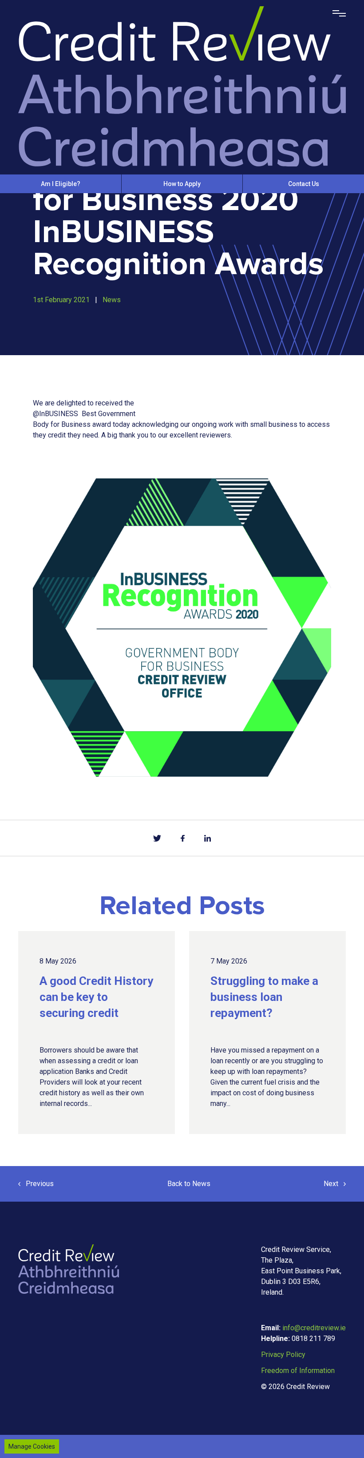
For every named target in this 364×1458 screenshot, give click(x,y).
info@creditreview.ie (314, 1328)
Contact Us (303, 183)
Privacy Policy (283, 1354)
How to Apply (182, 183)
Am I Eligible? (60, 183)
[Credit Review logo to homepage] (182, 85)
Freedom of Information (298, 1370)
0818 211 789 (313, 1338)
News (112, 300)
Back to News (188, 1183)
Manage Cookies (31, 1446)
